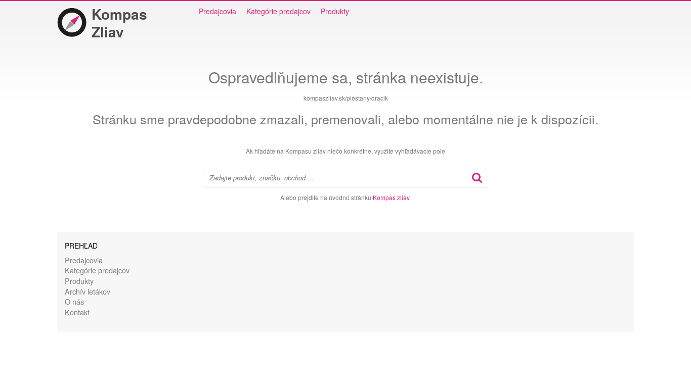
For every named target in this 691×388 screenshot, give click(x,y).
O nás (74, 301)
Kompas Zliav (119, 22)
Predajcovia (217, 11)
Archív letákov (87, 291)
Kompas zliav (391, 197)
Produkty (335, 11)
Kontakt (77, 312)
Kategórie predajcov (278, 11)
